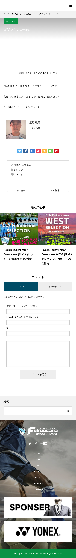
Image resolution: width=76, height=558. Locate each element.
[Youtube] (44, 443)
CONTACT (38, 489)
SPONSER (38, 483)
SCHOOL (38, 453)
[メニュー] (70, 5)
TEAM (38, 459)
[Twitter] (30, 443)
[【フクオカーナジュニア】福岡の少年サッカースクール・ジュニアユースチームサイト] (38, 431)
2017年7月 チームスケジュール (22, 107)
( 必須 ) (21, 306)
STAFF (38, 465)
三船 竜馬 (34, 122)
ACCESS (38, 471)
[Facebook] (36, 443)
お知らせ (18, 169)
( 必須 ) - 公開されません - (23, 317)
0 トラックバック (55, 286)
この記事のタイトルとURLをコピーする (38, 73)
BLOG (38, 477)
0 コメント (21, 286)
